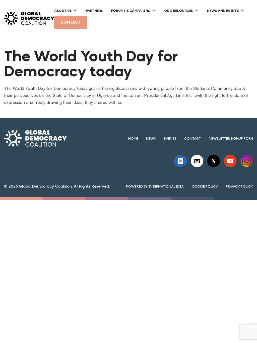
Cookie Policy (205, 186)
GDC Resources (178, 10)
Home (133, 138)
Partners (94, 10)
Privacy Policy (239, 186)
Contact (70, 22)
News (151, 138)
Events (170, 138)
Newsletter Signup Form (231, 138)
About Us (63, 10)
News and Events (223, 10)
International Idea (166, 186)
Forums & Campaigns (130, 10)
